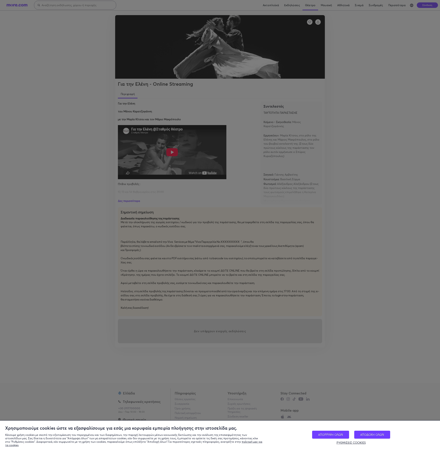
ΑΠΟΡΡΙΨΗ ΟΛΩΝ (330, 434)
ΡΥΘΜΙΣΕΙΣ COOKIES (351, 442)
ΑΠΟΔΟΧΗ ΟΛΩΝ (372, 434)
